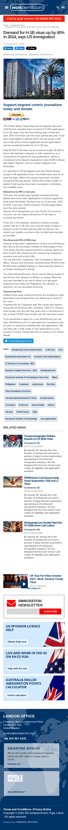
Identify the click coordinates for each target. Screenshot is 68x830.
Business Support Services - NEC (21, 370)
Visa (60, 350)
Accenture (10, 405)
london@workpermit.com (19, 733)
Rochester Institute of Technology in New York (27, 377)
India (35, 412)
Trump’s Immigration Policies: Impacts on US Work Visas (40, 437)
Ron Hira (51, 384)
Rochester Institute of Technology (21, 419)
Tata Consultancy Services (18, 391)
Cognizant (24, 384)
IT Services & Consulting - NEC (19, 363)
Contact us (13, 763)
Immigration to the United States (27, 350)
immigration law (48, 370)
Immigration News (18, 25)
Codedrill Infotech (27, 821)
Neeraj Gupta (38, 405)
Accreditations (15, 791)
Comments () (32, 443)
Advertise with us (23, 748)
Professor (23, 405)
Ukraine (9, 412)
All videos (33, 588)
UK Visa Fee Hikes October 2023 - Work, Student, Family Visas (46, 579)
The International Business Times (21, 398)
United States (22, 412)
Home (5, 25)
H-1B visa (50, 350)
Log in (63, 7)
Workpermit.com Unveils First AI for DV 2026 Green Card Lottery (43, 524)
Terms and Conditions (17, 809)
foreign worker (47, 398)
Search (58, 7)
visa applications (48, 419)
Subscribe (50, 611)
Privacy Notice (42, 809)
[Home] (27, 7)
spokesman (37, 384)
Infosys (51, 405)
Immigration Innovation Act (18, 357)
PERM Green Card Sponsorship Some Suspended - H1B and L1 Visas (41, 480)
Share (9, 48)
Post (33, 48)
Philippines (10, 384)
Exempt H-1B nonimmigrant (47, 357)
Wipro (54, 377)
